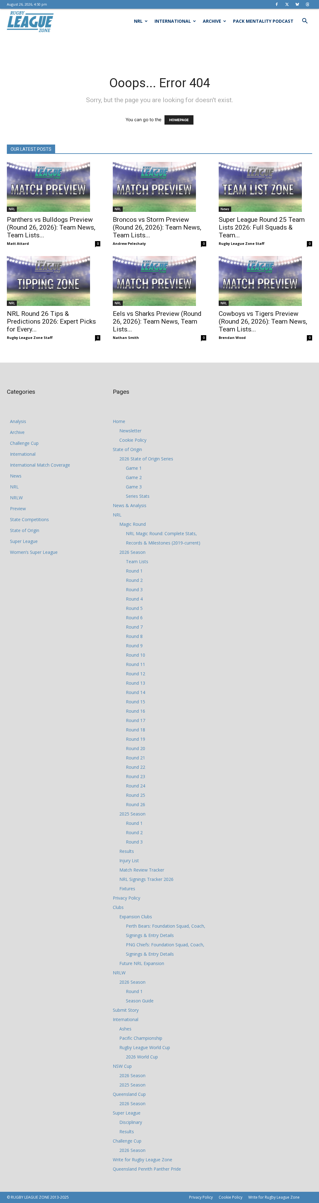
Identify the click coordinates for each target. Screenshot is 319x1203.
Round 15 (135, 702)
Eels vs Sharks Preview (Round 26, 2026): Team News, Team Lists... (157, 321)
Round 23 (135, 776)
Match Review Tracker (141, 870)
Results (126, 851)
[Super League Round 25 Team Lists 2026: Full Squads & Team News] (265, 187)
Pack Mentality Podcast (263, 21)
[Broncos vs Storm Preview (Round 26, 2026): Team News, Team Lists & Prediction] (159, 187)
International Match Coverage (40, 465)
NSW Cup (122, 1066)
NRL (138, 21)
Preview (18, 508)
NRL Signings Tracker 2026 (146, 879)
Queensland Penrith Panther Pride (147, 1169)
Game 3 (134, 487)
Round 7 (134, 627)
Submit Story (126, 1010)
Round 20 (135, 748)
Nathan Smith (126, 337)
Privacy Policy (126, 898)
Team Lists (137, 561)
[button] (304, 22)
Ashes (125, 1029)
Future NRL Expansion (141, 963)
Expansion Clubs (135, 917)
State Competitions (29, 519)
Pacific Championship (140, 1038)
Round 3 (134, 589)
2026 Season (132, 552)
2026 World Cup (142, 1057)
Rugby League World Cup (144, 1047)
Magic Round (132, 524)
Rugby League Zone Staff (241, 243)
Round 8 (134, 636)
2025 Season (132, 814)
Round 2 (134, 580)
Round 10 (135, 655)
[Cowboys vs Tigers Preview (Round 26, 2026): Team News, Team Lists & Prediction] (265, 281)
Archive (212, 21)
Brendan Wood (232, 337)
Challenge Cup (24, 443)
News (225, 209)
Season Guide (140, 1001)
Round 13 (135, 683)
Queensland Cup (129, 1094)
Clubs (118, 907)
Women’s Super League (34, 552)
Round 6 (134, 618)
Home (119, 421)
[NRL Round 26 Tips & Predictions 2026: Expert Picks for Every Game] (53, 281)
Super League (24, 541)
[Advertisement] (159, 50)
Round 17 (135, 720)
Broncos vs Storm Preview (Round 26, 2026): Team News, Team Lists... (157, 227)
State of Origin (24, 530)
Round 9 (134, 646)
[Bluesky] (297, 4)
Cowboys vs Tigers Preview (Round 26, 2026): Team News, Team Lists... (263, 321)
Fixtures (127, 889)
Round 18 (135, 730)
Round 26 (135, 804)
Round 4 (134, 599)
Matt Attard (18, 243)
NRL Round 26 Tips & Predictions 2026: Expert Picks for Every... (51, 321)
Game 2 (134, 477)
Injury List (129, 860)
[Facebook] (276, 4)
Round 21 (135, 758)
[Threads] (307, 4)
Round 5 (134, 608)
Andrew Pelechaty (129, 243)
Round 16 (135, 711)
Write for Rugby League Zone (142, 1160)
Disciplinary (130, 1122)
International (173, 21)
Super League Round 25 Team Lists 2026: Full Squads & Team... (262, 227)
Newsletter (130, 431)
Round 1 (134, 571)
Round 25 (135, 795)
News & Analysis (129, 505)
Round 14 (135, 692)
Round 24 (135, 786)
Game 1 (134, 468)
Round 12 (135, 674)
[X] (287, 4)
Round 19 (135, 739)
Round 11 (135, 664)
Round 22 (135, 767)
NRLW (16, 498)
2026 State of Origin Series (146, 459)
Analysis (18, 421)
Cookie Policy (132, 440)
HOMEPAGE (179, 120)
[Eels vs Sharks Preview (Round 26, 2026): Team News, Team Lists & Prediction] (159, 281)
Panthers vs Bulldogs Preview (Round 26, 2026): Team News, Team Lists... (51, 227)
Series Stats (138, 496)
